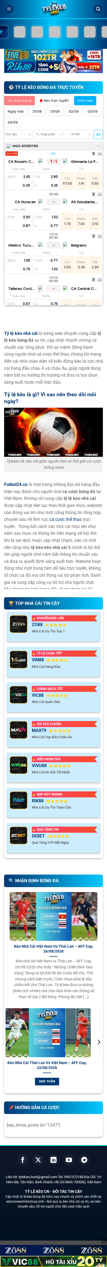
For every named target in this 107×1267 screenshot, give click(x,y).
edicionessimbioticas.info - (26, 1201)
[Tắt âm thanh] (98, 134)
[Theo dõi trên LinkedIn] (53, 1159)
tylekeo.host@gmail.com (38, 1177)
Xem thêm (62, 1081)
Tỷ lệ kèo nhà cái (21, 333)
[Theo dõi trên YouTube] (68, 1159)
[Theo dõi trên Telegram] (84, 1159)
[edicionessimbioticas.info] (53, 9)
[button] (9, 9)
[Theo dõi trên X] (38, 1159)
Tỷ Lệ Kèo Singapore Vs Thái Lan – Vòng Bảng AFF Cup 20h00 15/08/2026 (61, 1065)
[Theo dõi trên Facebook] (22, 1159)
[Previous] (8, 1053)
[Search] (98, 9)
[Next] (98, 1053)
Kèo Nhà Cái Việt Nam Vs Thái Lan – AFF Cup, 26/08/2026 (53, 948)
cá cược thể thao (65, 519)
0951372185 (73, 1177)
